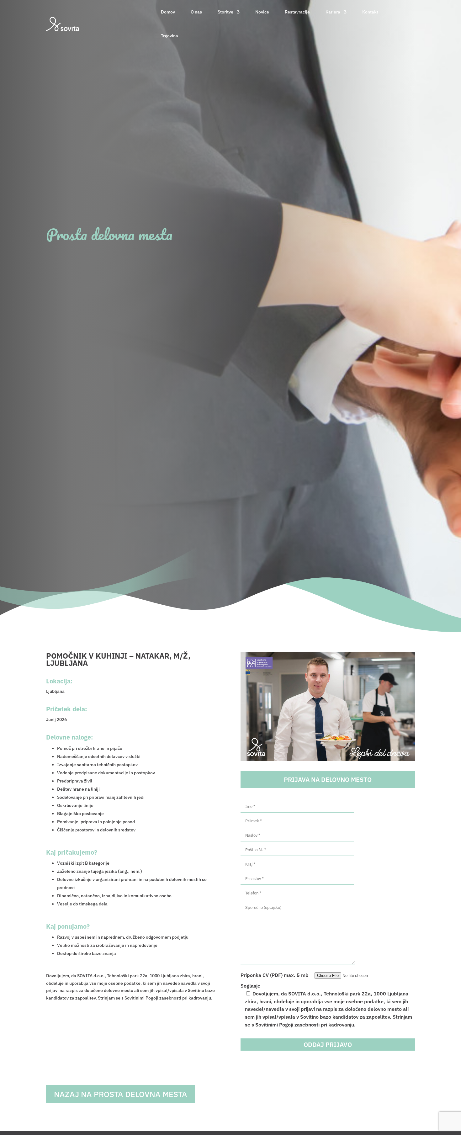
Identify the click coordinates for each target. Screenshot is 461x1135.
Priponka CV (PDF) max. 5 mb (275, 975)
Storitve (225, 12)
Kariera (333, 12)
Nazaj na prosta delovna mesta (120, 1094)
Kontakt (370, 12)
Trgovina (169, 36)
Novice (262, 12)
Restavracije (297, 12)
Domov (168, 12)
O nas (196, 12)
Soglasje (250, 986)
